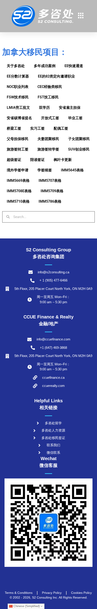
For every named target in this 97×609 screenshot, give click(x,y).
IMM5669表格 (18, 180)
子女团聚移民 (79, 139)
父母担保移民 (17, 139)
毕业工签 (75, 118)
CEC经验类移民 (49, 87)
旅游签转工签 (17, 149)
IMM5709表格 (52, 191)
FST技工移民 (48, 97)
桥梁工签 (14, 128)
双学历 (44, 107)
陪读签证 (37, 160)
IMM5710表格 (18, 201)
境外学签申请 (17, 170)
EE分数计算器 (18, 76)
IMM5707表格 (50, 180)
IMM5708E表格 (19, 191)
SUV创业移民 (79, 149)
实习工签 (37, 128)
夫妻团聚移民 (48, 139)
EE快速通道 (74, 66)
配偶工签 (61, 128)
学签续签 (44, 170)
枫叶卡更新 (63, 160)
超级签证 (14, 160)
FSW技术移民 (18, 97)
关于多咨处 (16, 66)
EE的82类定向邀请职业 (56, 76)
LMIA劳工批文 (18, 107)
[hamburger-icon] (81, 16)
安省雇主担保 (70, 107)
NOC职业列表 (17, 87)
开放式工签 (50, 118)
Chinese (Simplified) (26, 606)
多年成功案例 (44, 66)
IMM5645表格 (72, 170)
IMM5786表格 (50, 201)
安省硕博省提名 (19, 118)
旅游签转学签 (48, 149)
